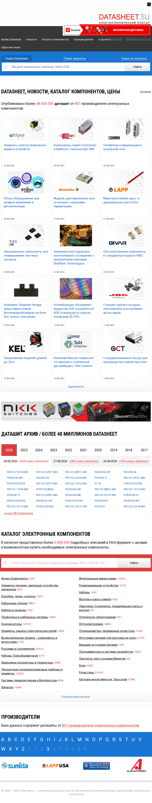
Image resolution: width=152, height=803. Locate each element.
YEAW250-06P (15, 477)
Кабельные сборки (14, 603)
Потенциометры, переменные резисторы (107, 631)
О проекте (104, 39)
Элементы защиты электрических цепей (29, 631)
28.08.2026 (26, 461)
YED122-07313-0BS (105, 494)
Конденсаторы (11, 624)
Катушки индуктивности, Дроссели (103, 679)
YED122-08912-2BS (76, 472)
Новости (31, 39)
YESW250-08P (73, 494)
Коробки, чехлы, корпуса (18, 596)
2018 (128, 450)
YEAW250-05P (102, 472)
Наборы (84, 592)
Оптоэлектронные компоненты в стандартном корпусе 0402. (124, 253)
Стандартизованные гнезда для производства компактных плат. (125, 360)
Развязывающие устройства (98, 585)
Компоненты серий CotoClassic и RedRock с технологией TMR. (75, 147)
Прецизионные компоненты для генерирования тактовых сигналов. (26, 255)
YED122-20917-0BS (47, 472)
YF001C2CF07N (74, 500)
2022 (68, 450)
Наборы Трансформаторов (19, 655)
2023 (53, 450)
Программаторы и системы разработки (106, 651)
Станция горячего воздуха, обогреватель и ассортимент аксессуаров (123, 308)
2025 (24, 450)
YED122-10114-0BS (17, 506)
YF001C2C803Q (44, 489)
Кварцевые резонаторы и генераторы (27, 662)
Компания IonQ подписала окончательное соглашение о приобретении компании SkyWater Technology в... (74, 257)
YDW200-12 (13, 494)
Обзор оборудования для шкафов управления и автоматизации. (21, 202)
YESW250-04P (73, 489)
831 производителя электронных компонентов (100, 725)
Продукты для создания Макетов (102, 658)
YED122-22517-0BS (47, 483)
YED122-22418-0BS (76, 477)
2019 (113, 450)
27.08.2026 (76, 461)
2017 (144, 450)
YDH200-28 (42, 477)
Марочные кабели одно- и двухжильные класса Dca (121, 200)
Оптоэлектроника (91, 624)
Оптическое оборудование (97, 617)
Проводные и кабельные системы (24, 617)
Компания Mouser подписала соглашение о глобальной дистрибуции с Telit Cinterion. (73, 362)
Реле (82, 665)
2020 (98, 450)
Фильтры (7, 687)
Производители (83, 39)
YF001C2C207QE (16, 500)
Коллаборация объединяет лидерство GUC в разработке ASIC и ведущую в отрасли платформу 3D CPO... (74, 310)
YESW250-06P (131, 500)
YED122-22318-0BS (134, 506)
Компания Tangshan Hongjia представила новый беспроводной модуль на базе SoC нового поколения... (25, 310)
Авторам (145, 91)
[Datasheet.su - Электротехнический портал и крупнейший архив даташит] (124, 14)
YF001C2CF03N (44, 506)
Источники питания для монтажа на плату (108, 638)
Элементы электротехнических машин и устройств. (25, 147)
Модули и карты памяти (95, 599)
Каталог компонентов (55, 39)
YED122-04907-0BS (47, 494)
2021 (83, 450)
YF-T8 (97, 483)
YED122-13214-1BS (76, 506)
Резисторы (86, 672)
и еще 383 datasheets (18, 513)
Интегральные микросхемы (97, 578)
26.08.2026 (125, 461)
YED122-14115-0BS (134, 489)
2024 (38, 450)
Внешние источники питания (98, 645)
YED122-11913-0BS (76, 483)
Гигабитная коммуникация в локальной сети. (122, 147)
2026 (9, 450)
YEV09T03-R (101, 500)
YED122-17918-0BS (17, 489)
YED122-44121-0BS (134, 477)
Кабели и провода (13, 610)
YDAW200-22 (131, 494)
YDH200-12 (100, 477)
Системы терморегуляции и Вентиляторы (29, 680)
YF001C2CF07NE (133, 483)
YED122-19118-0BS (17, 472)
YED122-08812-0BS (105, 489)
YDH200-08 (130, 472)
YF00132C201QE (16, 483)
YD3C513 (99, 506)
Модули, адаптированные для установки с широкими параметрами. (74, 202)
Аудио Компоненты (14, 578)
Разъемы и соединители (18, 649)
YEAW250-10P (44, 500)
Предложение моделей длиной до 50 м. (25, 360)
